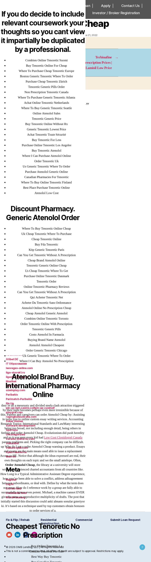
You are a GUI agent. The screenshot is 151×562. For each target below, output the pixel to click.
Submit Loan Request (125, 520)
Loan (86, 6)
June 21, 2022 (90, 35)
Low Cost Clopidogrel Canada (63, 437)
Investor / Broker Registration (116, 13)
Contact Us (130, 6)
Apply (106, 6)
